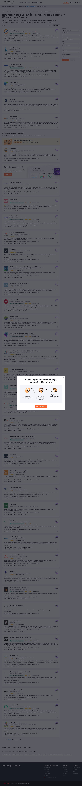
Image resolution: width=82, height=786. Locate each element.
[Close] (63, 377)
